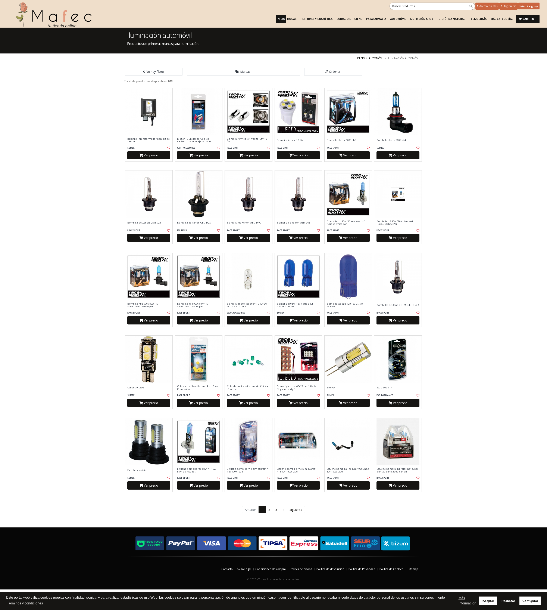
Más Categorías (502, 19)
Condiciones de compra (270, 569)
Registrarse (509, 5)
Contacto (227, 569)
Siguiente (296, 510)
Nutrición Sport (422, 19)
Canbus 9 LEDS (135, 387)
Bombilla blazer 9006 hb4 (391, 140)
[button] (243, 72)
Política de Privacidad (361, 569)
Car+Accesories (186, 148)
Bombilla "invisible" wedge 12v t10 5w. (247, 140)
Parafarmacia (376, 19)
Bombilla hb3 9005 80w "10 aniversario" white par (142, 305)
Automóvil (398, 19)
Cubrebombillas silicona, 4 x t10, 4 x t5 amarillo (197, 387)
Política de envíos (301, 569)
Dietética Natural (452, 19)
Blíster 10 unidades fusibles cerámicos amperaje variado (194, 140)
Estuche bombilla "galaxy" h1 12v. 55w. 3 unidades (196, 470)
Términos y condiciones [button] (25, 603)
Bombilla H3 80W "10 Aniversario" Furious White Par (396, 222)
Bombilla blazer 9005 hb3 (341, 140)
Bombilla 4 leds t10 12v (290, 140)
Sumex (131, 148)
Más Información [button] (467, 600)
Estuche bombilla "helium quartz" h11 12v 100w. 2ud (296, 470)
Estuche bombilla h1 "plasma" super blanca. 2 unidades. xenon (397, 470)
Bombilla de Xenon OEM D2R (144, 222)
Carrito (529, 19)
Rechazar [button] (508, 601)
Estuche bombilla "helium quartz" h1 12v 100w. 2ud (248, 470)
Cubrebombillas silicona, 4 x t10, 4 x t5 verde (247, 387)
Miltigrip (182, 230)
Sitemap (413, 569)
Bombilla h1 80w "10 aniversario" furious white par (346, 222)
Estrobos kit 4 (384, 387)
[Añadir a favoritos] (168, 148)
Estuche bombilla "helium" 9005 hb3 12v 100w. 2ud (348, 470)
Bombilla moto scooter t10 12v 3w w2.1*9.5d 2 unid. (247, 305)
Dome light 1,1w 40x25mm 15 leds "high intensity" (296, 387)
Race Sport (233, 148)
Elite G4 (331, 387)
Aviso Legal (244, 569)
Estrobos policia (136, 470)
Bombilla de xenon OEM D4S (293, 222)
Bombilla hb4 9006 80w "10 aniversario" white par (192, 305)
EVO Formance (384, 395)
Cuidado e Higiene (349, 19)
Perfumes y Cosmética (316, 19)
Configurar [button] (530, 601)
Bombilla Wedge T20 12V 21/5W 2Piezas (345, 305)
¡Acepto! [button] (488, 601)
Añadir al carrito (150, 165)
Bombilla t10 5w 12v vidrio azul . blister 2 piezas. (295, 305)
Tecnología (478, 19)
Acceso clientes (488, 5)
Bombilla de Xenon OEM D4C (243, 222)
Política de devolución (330, 569)
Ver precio (150, 155)
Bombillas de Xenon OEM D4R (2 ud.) (397, 305)
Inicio (281, 19)
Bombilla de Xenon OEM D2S (194, 222)
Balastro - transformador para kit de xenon (148, 140)
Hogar (292, 19)
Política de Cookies (391, 569)
